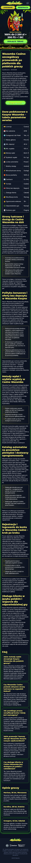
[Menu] (27, 3)
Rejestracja (23, 7)
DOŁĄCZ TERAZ (15, 41)
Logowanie (7, 7)
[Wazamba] (14, 3)
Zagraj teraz (15, 103)
